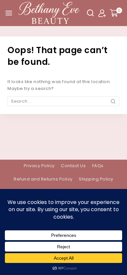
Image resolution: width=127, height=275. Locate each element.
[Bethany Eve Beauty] (49, 13)
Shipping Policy (96, 179)
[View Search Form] (90, 13)
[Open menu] (9, 13)
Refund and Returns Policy (43, 179)
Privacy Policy (39, 166)
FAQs (98, 166)
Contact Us (73, 166)
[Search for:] (63, 101)
